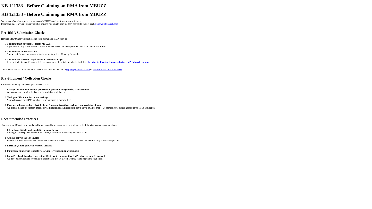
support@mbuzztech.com (106, 24)
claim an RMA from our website (107, 69)
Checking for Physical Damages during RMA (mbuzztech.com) (118, 62)
